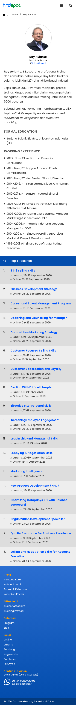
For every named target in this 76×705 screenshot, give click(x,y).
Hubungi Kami (12, 584)
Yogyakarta (11, 654)
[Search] (70, 5)
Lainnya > (9, 664)
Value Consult (39, 63)
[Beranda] (4, 14)
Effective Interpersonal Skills (30, 406)
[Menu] (61, 5)
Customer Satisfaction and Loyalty (36, 369)
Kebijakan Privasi (14, 594)
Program (9, 623)
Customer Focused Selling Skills (33, 351)
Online (8, 639)
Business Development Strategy (33, 289)
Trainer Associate (14, 606)
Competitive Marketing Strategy (34, 332)
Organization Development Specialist (37, 519)
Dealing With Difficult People (30, 387)
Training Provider (14, 611)
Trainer (14, 14)
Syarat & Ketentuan (16, 589)
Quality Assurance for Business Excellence (40, 533)
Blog (6, 627)
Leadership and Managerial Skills (34, 438)
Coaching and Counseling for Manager (38, 318)
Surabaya (10, 659)
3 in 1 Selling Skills (22, 271)
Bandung (9, 649)
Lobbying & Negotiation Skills (31, 453)
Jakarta (8, 644)
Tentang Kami (12, 579)
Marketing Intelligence (26, 471)
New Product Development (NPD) (34, 486)
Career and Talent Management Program (40, 303)
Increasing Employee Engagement (35, 420)
